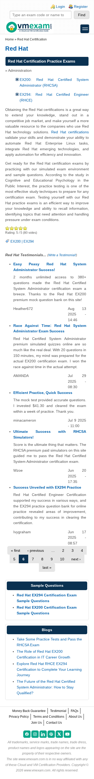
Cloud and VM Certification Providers (43, 765)
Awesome (25, 228)
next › (76, 559)
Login (60, 6)
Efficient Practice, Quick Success (42, 393)
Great (21, 228)
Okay (12, 228)
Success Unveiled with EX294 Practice (47, 487)
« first (15, 550)
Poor (7, 228)
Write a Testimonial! (62, 255)
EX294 (29, 241)
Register (81, 6)
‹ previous (35, 550)
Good (16, 228)
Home (9, 39)
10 (62, 559)
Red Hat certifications (70, 132)
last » (47, 567)
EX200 (15, 241)
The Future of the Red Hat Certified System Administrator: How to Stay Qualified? (46, 687)
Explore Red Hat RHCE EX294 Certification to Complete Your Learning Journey (49, 669)
